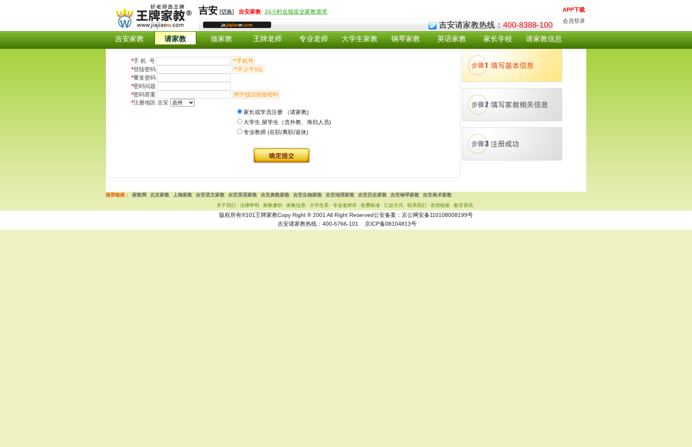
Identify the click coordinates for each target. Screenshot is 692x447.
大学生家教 (360, 39)
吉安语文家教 (210, 195)
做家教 (221, 39)
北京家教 (159, 195)
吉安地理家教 (340, 195)
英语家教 (451, 39)
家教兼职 (272, 205)
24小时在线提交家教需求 (296, 11)
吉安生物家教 (307, 195)
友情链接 (440, 205)
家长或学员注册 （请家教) (276, 112)
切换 (226, 11)
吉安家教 (129, 39)
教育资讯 (463, 205)
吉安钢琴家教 (404, 195)
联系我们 (416, 205)
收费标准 (370, 205)
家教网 (139, 195)
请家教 (175, 39)
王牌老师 (267, 39)
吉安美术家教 (437, 195)
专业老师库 (345, 205)
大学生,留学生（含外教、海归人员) (287, 122)
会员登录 (574, 21)
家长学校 (497, 39)
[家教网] (152, 27)
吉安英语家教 (242, 195)
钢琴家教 (405, 39)
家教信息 (296, 205)
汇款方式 (393, 205)
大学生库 (319, 205)
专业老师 (313, 39)
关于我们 (226, 205)
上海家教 (182, 195)
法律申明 (249, 205)
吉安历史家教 (372, 195)
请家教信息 (544, 39)
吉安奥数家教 (275, 195)
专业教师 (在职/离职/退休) (275, 132)
